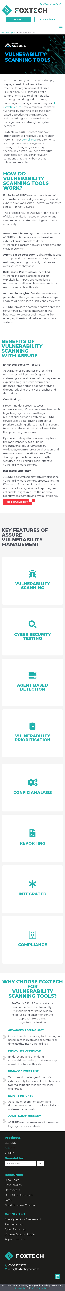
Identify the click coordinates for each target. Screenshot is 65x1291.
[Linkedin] (57, 1276)
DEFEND (10, 1142)
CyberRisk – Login (16, 1229)
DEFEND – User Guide (19, 1195)
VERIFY (9, 1152)
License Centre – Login (20, 1234)
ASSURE (10, 1147)
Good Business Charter (20, 1205)
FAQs (8, 1200)
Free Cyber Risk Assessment (23, 1219)
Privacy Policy (22, 1288)
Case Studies (13, 1185)
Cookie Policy (43, 1288)
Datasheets (12, 1190)
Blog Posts (12, 1179)
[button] (60, 26)
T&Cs (32, 1288)
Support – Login (15, 1239)
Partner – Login (15, 1224)
